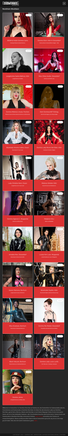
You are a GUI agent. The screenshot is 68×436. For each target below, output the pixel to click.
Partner (63, 434)
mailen (35, 420)
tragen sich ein (39, 416)
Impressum (37, 434)
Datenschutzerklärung (51, 434)
